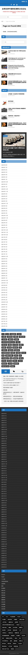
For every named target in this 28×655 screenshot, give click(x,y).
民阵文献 (3, 592)
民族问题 (13, 352)
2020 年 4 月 (4, 270)
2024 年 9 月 (4, 194)
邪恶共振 (5, 390)
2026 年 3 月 (4, 177)
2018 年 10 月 (4, 302)
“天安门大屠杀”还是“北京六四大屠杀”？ (12, 382)
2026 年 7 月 (4, 167)
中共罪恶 (4, 336)
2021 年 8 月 (4, 239)
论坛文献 (3, 606)
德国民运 (21, 344)
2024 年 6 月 (4, 196)
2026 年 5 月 (4, 172)
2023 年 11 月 (4, 203)
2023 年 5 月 (4, 210)
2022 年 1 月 (4, 227)
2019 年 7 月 (4, 287)
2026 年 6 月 (4, 170)
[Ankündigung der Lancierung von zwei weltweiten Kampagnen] (4, 61)
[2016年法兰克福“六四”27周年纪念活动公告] (4, 53)
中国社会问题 (22, 336)
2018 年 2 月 (4, 319)
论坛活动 (20, 361)
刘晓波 (9, 344)
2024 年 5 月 (4, 198)
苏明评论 (15, 361)
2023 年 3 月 (4, 213)
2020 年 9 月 (4, 258)
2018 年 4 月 (4, 314)
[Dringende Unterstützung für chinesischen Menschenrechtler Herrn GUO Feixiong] (4, 68)
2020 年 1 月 (4, 278)
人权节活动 (4, 339)
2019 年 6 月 (4, 290)
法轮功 (16, 355)
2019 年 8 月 (4, 285)
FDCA (7, 334)
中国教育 (15, 336)
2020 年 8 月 (4, 261)
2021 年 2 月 (4, 251)
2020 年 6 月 (4, 266)
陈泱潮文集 (16, 363)
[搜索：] (14, 17)
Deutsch (3, 574)
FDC (3, 334)
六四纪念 (18, 342)
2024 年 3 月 (4, 201)
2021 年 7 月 (4, 242)
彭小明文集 (15, 344)
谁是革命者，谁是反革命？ (14, 115)
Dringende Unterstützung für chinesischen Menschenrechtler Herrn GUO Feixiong (16, 67)
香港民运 (12, 366)
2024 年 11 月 (4, 191)
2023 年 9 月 (4, 206)
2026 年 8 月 (4, 165)
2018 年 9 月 (4, 304)
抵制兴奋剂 (15, 347)
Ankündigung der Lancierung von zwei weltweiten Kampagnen (16, 58)
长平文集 (10, 363)
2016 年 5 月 (4, 326)
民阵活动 (3, 595)
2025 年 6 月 (4, 184)
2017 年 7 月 (4, 321)
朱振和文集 (10, 350)
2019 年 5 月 (4, 292)
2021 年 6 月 (4, 244)
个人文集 (3, 579)
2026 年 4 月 (4, 174)
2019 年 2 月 (4, 299)
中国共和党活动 (4, 581)
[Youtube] (17, 4)
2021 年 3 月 (4, 249)
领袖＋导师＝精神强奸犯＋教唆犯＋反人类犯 (13, 376)
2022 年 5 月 (4, 222)
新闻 (2, 586)
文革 (20, 347)
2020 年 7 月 (4, 263)
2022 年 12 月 (4, 215)
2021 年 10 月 (4, 234)
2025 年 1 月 (4, 186)
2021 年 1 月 (4, 254)
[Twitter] (14, 4)
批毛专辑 (9, 347)
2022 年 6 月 (4, 220)
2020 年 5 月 (4, 268)
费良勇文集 (4, 363)
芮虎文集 (9, 361)
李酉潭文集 (17, 350)
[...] (13, 156)
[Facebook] (11, 4)
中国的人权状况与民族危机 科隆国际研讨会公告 (17, 109)
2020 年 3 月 (4, 273)
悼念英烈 (4, 347)
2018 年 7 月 (4, 307)
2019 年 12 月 (4, 280)
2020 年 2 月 (4, 275)
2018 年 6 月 (4, 309)
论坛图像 (3, 604)
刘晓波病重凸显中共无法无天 (14, 74)
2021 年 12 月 (4, 230)
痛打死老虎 (10, 101)
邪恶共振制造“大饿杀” (8, 387)
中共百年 (19, 334)
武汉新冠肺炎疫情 (5, 352)
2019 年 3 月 (4, 297)
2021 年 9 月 (4, 237)
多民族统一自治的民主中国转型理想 (16, 94)
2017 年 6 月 (4, 323)
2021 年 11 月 (4, 232)
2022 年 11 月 (4, 218)
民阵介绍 (3, 590)
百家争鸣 (3, 597)
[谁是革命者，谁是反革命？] (4, 118)
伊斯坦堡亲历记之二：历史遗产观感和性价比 (13, 398)
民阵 (3, 355)
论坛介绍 (3, 602)
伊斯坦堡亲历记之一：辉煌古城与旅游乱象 (12, 396)
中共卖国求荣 (12, 334)
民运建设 (18, 352)
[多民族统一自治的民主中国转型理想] (4, 96)
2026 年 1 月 (4, 179)
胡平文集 (4, 361)
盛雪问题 (15, 358)
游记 (20, 355)
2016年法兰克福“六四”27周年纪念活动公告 (17, 51)
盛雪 (11, 358)
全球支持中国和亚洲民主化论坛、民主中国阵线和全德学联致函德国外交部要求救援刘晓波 (17, 82)
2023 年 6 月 (4, 208)
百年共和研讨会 (5, 358)
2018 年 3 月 (4, 316)
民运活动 (23, 352)
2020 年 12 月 (4, 256)
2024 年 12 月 (4, 189)
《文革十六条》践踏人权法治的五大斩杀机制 (13, 401)
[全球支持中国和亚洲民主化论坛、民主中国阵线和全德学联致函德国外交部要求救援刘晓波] (4, 84)
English (3, 576)
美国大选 (21, 358)
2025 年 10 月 (4, 182)
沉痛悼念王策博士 (9, 355)
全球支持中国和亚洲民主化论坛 (8, 342)
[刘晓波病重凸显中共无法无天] (4, 76)
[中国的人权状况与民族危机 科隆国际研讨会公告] (4, 111)
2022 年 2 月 (4, 225)
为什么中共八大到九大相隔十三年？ (11, 385)
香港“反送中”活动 (5, 366)
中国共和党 (10, 336)
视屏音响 (3, 599)
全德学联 (16, 339)
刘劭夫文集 (4, 344)
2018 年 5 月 (4, 311)
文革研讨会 (4, 350)
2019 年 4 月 (4, 295)
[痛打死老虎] (4, 104)
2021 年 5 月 (4, 246)
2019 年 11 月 (4, 283)
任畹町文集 (10, 339)
